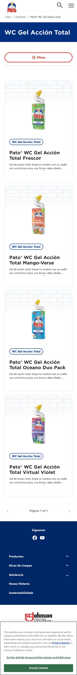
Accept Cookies (38, 668)
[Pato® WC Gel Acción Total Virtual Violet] (38, 422)
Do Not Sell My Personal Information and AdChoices (38, 657)
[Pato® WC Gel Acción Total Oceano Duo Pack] (38, 317)
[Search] (60, 5)
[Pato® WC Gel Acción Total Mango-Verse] (38, 212)
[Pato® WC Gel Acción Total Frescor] (38, 107)
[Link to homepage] (12, 7)
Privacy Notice (61, 643)
